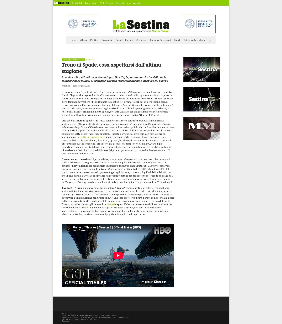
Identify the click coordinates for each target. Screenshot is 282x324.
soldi (85, 207)
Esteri (118, 40)
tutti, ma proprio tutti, (93, 137)
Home (73, 40)
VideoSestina (107, 3)
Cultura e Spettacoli (160, 40)
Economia (107, 40)
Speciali (120, 3)
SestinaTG (77, 3)
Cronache (141, 40)
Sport (177, 40)
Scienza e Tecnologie (194, 40)
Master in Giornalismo (79, 315)
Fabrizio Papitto (71, 86)
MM (129, 3)
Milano (83, 40)
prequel (110, 204)
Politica (94, 40)
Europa (129, 40)
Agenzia (137, 3)
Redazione (66, 321)
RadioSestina (91, 3)
